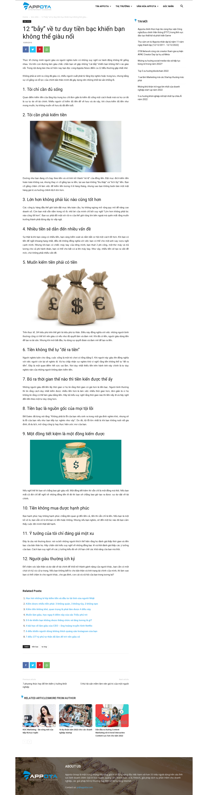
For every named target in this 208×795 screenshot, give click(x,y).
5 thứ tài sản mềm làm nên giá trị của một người (104, 683)
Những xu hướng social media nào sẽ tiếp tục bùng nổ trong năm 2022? (159, 62)
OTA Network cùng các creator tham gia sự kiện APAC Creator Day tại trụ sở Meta (160, 53)
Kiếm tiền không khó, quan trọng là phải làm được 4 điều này (58, 609)
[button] (181, 6)
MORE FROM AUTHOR (62, 698)
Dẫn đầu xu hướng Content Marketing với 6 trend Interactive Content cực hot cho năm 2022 (110, 732)
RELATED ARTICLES (36, 698)
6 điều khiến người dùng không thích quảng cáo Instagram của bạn (61, 631)
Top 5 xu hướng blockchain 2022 (153, 71)
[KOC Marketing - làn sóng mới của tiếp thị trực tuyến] (39, 715)
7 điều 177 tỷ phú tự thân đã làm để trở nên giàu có (53, 636)
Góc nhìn (168, 6)
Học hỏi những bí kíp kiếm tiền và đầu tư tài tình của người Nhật (60, 598)
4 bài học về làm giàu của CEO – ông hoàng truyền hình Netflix (59, 625)
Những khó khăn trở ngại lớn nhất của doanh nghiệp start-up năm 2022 (159, 88)
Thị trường (123, 6)
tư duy (44, 646)
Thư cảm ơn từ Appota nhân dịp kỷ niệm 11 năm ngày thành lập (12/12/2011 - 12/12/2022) (161, 43)
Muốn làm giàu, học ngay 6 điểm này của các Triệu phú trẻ (56, 614)
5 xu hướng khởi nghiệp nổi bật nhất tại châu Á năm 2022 (160, 98)
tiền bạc (35, 646)
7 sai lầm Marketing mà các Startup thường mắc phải (161, 79)
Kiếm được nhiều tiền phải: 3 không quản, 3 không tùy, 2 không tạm (62, 603)
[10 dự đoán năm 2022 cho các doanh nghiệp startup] (75, 715)
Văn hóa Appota (146, 6)
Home (25, 17)
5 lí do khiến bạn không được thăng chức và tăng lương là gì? (59, 620)
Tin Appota (102, 6)
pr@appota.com (85, 787)
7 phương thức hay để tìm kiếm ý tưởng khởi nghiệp (45, 685)
